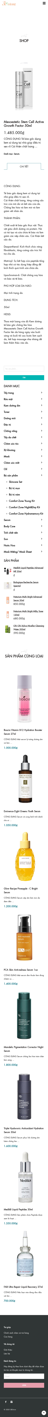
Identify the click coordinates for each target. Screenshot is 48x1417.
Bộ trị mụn (14, 487)
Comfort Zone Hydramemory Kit (26, 513)
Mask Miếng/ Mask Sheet (18, 551)
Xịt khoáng (9, 449)
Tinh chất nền (11, 532)
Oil (5, 468)
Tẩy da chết (10, 437)
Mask (7, 456)
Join (24, 1385)
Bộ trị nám (14, 494)
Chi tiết (24, 166)
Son (6, 538)
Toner (6, 411)
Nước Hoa (9, 545)
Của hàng (8, 1336)
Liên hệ (7, 1353)
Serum (7, 519)
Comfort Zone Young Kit (22, 500)
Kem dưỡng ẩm (12, 405)
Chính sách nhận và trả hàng (16, 1332)
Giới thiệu (8, 1349)
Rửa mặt (8, 398)
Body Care (9, 526)
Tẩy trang (9, 392)
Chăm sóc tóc (11, 443)
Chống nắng (10, 430)
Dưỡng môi (10, 418)
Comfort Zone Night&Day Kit (24, 507)
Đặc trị (7, 424)
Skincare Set (15, 481)
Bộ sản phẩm (11, 475)
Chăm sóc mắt (11, 462)
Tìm (24, 378)
